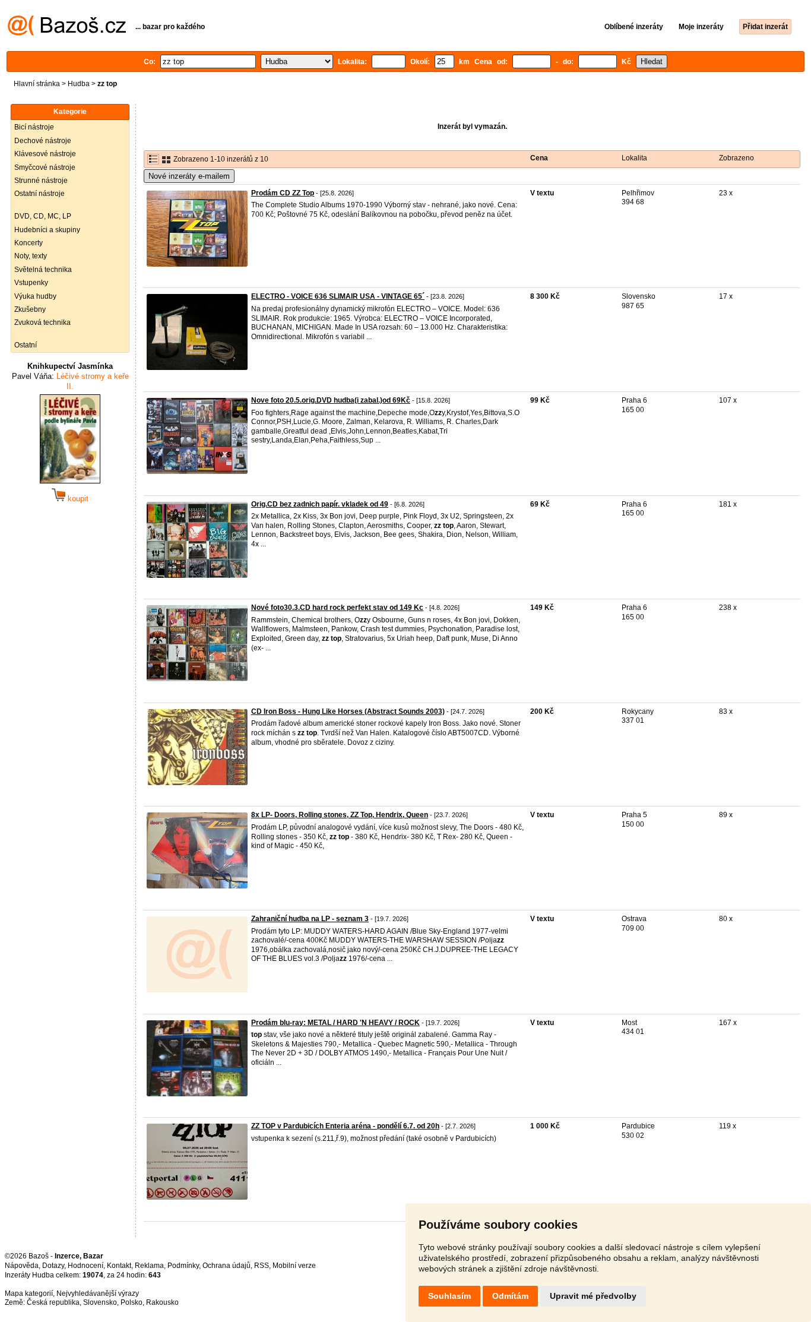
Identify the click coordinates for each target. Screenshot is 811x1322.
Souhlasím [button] (449, 1296)
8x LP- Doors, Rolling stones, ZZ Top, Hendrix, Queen (339, 815)
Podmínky (183, 1265)
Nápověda (22, 1265)
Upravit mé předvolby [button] (593, 1296)
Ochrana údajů (226, 1265)
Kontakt (119, 1265)
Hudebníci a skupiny (47, 230)
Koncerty (28, 243)
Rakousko (162, 1302)
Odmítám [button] (510, 1296)
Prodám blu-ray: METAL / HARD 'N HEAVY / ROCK (335, 1023)
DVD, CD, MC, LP (42, 216)
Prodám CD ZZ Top (282, 193)
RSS (261, 1265)
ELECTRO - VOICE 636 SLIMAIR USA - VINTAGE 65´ (337, 296)
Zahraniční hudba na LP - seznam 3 (310, 919)
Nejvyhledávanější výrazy (97, 1293)
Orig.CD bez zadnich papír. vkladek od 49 (319, 504)
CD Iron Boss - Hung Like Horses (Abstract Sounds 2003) (348, 711)
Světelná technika (43, 269)
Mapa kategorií (29, 1293)
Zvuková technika (42, 322)
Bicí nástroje (34, 127)
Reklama (149, 1265)
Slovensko (100, 1302)
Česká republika (53, 1302)
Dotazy (53, 1265)
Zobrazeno (736, 158)
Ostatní (25, 345)
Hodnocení (85, 1265)
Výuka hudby (35, 296)
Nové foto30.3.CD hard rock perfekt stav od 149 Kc (337, 607)
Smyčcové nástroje (44, 167)
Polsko (131, 1302)
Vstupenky (31, 283)
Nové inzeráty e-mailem (189, 176)
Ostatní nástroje (39, 193)
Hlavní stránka (37, 84)
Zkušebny (30, 309)
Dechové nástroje (42, 141)
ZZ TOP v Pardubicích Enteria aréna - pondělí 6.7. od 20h (345, 1126)
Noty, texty (30, 256)
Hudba (79, 84)
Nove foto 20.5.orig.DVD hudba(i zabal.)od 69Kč (330, 400)
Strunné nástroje (41, 180)
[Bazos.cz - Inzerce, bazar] (67, 33)
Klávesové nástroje (45, 154)
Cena (539, 158)
